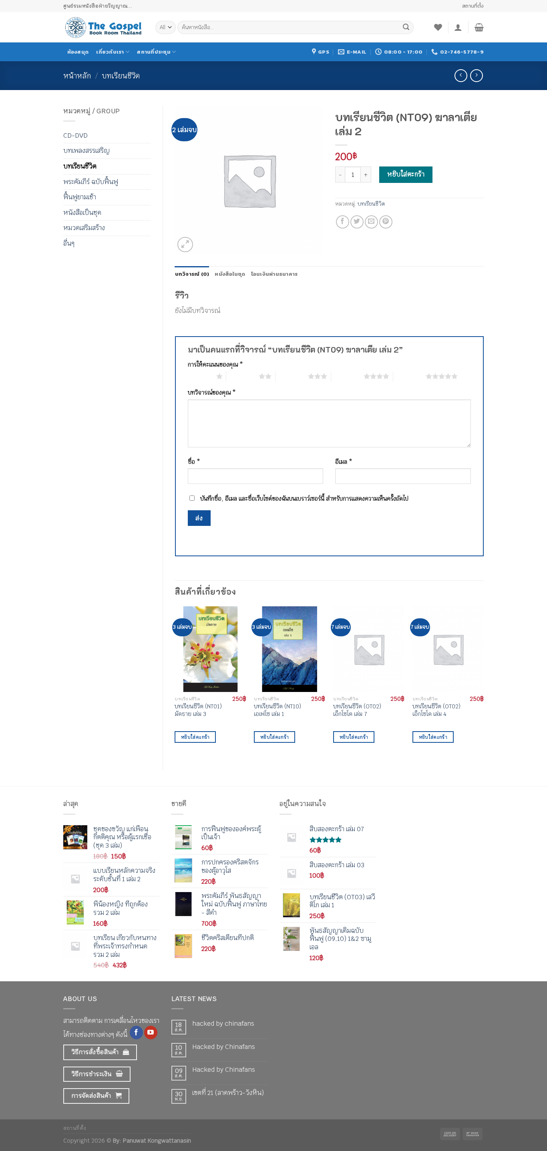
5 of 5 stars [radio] (409, 376)
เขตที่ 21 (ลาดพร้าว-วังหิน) (228, 1093)
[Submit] (406, 27)
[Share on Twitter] (357, 222)
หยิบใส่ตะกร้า (405, 174)
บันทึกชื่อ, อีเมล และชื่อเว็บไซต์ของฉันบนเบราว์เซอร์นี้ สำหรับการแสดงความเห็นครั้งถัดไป (304, 498)
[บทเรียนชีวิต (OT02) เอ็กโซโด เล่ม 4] (448, 649)
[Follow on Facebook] (136, 1032)
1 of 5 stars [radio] (200, 376)
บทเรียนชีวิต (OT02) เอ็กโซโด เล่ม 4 (436, 710)
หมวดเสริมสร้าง (84, 228)
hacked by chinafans (223, 1023)
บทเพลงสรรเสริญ (86, 150)
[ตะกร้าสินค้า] (479, 27)
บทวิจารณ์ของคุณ (212, 392)
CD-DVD (75, 135)
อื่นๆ (68, 243)
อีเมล (343, 461)
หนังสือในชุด (230, 274)
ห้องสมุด (78, 52)
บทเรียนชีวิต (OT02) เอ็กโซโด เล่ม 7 (357, 710)
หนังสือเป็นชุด (82, 213)
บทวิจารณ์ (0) (192, 274)
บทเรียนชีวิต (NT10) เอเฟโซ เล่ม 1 (277, 710)
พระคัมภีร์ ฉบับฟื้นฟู (90, 182)
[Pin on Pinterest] (385, 222)
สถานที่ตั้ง (473, 6)
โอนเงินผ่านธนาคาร (274, 274)
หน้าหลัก (77, 75)
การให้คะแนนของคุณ (215, 364)
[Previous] (175, 682)
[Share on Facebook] (342, 222)
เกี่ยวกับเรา (110, 52)
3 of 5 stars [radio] (292, 376)
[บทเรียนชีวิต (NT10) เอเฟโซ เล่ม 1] (289, 649)
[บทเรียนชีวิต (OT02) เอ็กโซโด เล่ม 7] (368, 649)
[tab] (192, 274)
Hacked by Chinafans (223, 1047)
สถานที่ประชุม (154, 52)
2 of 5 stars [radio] (242, 376)
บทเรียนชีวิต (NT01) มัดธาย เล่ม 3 (198, 710)
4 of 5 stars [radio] (347, 376)
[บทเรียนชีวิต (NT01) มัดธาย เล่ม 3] (210, 649)
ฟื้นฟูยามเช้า (79, 197)
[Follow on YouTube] (150, 1032)
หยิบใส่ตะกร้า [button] (195, 737)
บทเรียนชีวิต (121, 75)
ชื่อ (194, 461)
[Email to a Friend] (371, 222)
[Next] (483, 682)
